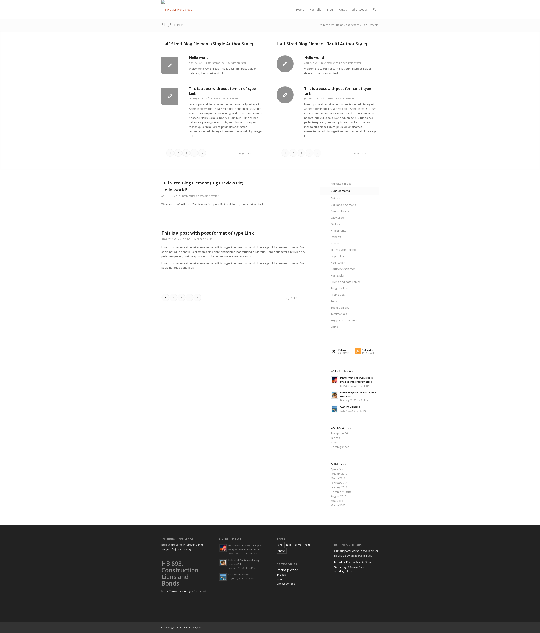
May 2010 (337, 501)
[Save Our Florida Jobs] (176, 9)
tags (307, 544)
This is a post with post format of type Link (222, 91)
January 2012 (339, 474)
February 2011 (340, 483)
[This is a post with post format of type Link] (169, 96)
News (215, 98)
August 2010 (338, 496)
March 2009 (338, 505)
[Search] (374, 9)
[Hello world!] (169, 65)
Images (335, 438)
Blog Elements (172, 24)
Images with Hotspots (344, 250)
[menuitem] (300, 9)
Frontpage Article (341, 433)
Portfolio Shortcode (343, 269)
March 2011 (338, 478)
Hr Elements (338, 230)
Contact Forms (340, 211)
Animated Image (341, 184)
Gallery (335, 224)
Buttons (336, 198)
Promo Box (338, 295)
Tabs (334, 301)
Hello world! (199, 57)
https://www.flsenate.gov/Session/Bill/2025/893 (191, 591)
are (280, 544)
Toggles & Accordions (344, 320)
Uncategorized (216, 62)
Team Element (340, 307)
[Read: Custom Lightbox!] (334, 409)
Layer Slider (338, 256)
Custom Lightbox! (350, 406)
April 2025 (337, 469)
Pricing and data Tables (346, 282)
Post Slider (337, 275)
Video (334, 327)
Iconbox (336, 237)
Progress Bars (340, 288)
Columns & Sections (343, 205)
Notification (338, 262)
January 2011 (339, 487)
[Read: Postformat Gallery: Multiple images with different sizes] (334, 380)
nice (288, 544)
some (298, 544)
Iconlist (335, 243)
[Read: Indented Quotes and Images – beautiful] (334, 395)
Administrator (238, 62)
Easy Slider (338, 218)
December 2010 (341, 492)
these (281, 550)
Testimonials (339, 314)
